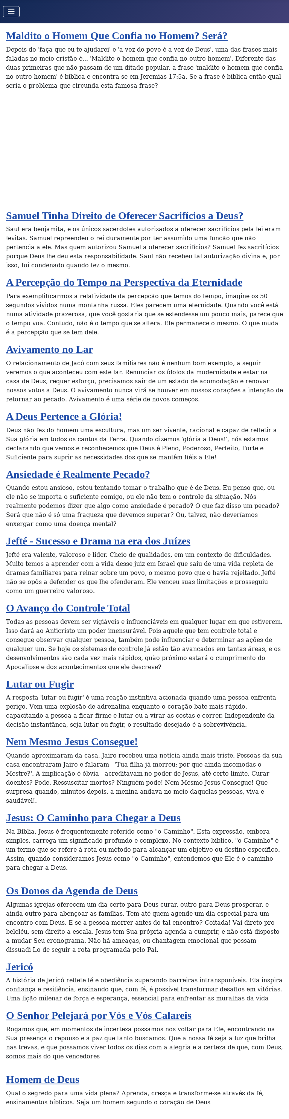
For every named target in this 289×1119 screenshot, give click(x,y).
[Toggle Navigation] (11, 11)
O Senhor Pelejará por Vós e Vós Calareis (99, 1015)
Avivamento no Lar (49, 349)
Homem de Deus (42, 1079)
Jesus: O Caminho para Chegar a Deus (93, 817)
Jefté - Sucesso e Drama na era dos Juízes (98, 541)
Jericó (19, 967)
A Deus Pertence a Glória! (64, 416)
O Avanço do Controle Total (68, 608)
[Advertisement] (144, 153)
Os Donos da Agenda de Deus (72, 890)
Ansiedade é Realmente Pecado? (78, 474)
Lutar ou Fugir (40, 684)
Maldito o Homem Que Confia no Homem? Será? (117, 35)
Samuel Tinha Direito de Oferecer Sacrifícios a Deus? (124, 215)
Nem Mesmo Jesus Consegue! (72, 741)
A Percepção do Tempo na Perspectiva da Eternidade (124, 282)
